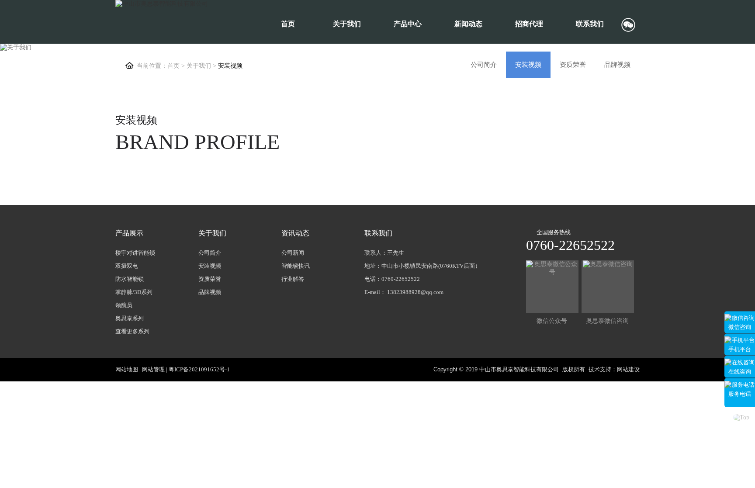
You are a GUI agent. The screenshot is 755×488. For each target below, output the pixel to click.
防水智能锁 (129, 279)
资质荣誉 (573, 64)
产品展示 (129, 233)
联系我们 (590, 24)
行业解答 (292, 279)
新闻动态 (468, 24)
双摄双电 (126, 266)
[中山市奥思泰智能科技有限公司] (161, 4)
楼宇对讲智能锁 (135, 252)
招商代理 (529, 24)
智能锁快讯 (295, 266)
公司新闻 (292, 252)
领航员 (123, 305)
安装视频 (528, 64)
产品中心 (408, 24)
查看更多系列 (132, 331)
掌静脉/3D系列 (133, 292)
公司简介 (484, 64)
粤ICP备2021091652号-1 (199, 369)
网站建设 (628, 369)
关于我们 (347, 24)
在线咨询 (739, 371)
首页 (288, 24)
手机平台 (739, 349)
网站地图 (126, 369)
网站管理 (153, 369)
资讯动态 (295, 233)
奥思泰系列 (129, 318)
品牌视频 (617, 64)
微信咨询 (739, 326)
